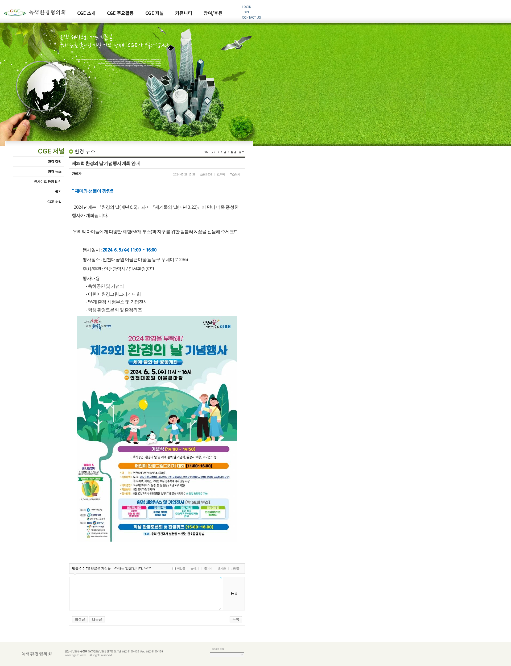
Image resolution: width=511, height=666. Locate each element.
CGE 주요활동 (120, 13)
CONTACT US (251, 17)
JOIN (245, 12)
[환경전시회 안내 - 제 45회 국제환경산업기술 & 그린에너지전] (97, 619)
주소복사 (234, 174)
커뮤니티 (183, 13)
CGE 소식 (54, 202)
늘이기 (195, 568)
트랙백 (221, 174)
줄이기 (208, 568)
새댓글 (235, 568)
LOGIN (246, 6)
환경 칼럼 (54, 161)
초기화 (222, 568)
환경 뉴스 (54, 171)
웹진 (58, 192)
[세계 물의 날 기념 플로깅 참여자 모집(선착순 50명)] (80, 619)
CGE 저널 (154, 13)
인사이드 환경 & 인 (47, 181)
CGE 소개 (86, 13)
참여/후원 (213, 13)
